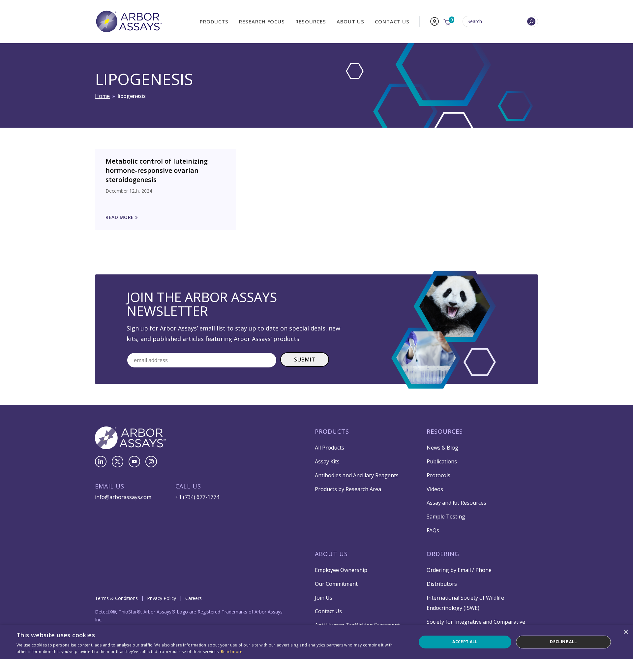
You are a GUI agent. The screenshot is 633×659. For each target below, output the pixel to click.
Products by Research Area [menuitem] (348, 489)
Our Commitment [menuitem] (336, 583)
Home (102, 96)
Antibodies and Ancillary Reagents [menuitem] (357, 475)
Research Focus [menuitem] (262, 21)
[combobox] (500, 21)
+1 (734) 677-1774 (197, 497)
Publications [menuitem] (442, 461)
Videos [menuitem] (435, 489)
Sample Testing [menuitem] (446, 516)
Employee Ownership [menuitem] (341, 570)
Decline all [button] (563, 641)
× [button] (625, 632)
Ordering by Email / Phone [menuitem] (459, 570)
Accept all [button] (464, 641)
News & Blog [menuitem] (442, 447)
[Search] (531, 21)
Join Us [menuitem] (323, 597)
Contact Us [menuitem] (392, 21)
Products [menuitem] (214, 21)
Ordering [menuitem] (443, 554)
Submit (304, 359)
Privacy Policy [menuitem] (161, 598)
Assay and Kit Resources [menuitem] (456, 502)
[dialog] (316, 642)
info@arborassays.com (123, 497)
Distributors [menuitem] (442, 583)
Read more (232, 651)
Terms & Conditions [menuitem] (116, 598)
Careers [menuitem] (193, 598)
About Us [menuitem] (350, 21)
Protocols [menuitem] (438, 475)
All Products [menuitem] (329, 447)
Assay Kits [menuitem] (327, 461)
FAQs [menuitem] (433, 530)
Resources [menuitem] (310, 21)
